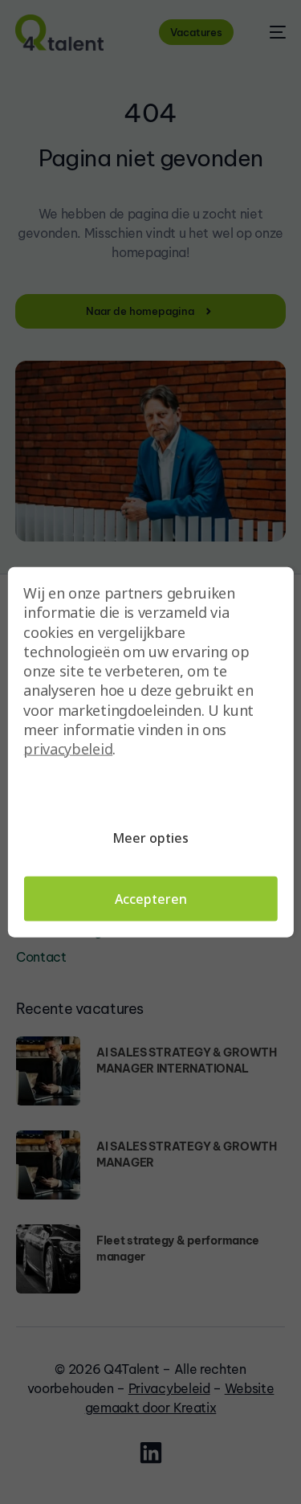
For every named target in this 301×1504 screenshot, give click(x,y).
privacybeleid (67, 748)
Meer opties (150, 837)
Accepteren (151, 898)
